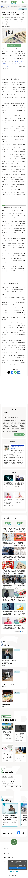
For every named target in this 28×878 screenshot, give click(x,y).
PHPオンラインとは (7, 848)
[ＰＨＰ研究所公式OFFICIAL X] (23, 832)
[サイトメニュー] (26, 2)
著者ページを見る (18, 434)
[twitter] (8, 372)
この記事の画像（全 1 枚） (15, 45)
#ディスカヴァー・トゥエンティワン (10, 786)
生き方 (17, 650)
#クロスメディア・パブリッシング (15, 21)
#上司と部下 (13, 781)
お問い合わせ (6, 853)
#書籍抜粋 (5, 21)
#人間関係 (11, 776)
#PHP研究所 (10, 783)
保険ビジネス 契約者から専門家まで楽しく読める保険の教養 (17, 446)
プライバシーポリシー (14, 865)
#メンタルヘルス (6, 779)
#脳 (20, 786)
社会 (23, 9)
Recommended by (17, 631)
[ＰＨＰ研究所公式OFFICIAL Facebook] (18, 832)
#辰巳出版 (13, 779)
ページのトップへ (14, 843)
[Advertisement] (14, 390)
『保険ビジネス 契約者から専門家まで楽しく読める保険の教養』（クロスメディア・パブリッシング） (13, 64)
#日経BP (4, 783)
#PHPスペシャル (6, 781)
